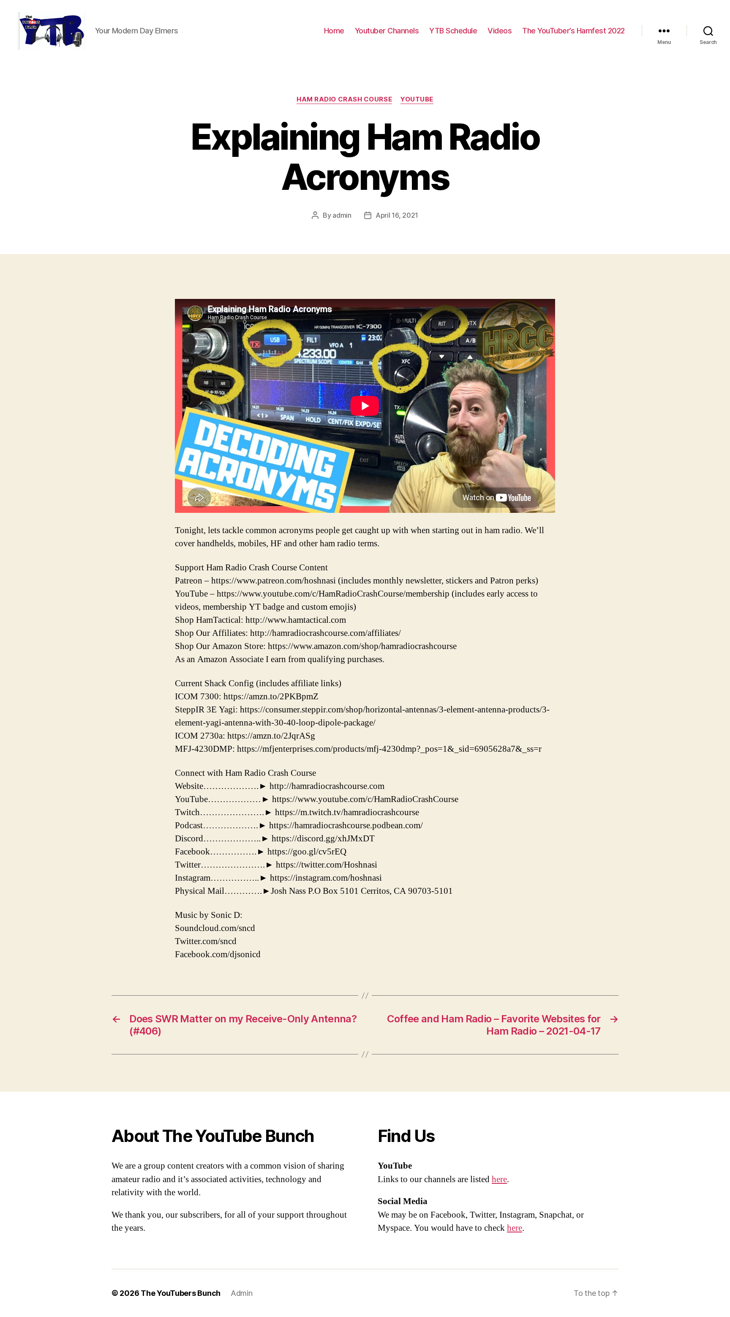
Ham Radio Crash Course (344, 99)
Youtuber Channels (387, 30)
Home (334, 30)
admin (341, 215)
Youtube (416, 99)
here (499, 1179)
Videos (500, 30)
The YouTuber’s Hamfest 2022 (573, 30)
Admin (242, 1293)
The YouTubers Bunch (181, 1293)
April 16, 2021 (397, 215)
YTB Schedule (453, 30)
